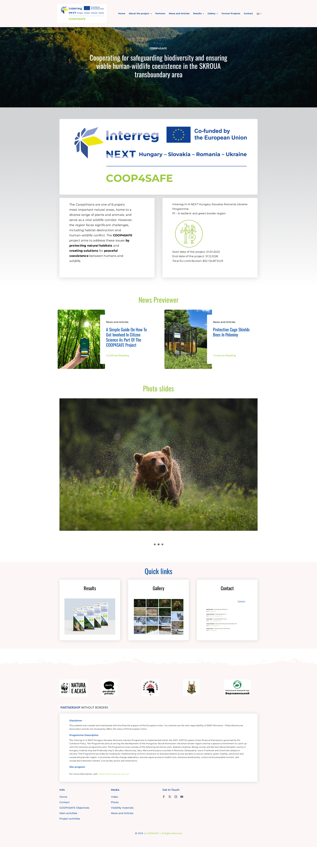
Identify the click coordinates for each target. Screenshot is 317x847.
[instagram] (176, 796)
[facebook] (163, 796)
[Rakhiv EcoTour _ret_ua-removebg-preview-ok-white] (150, 681)
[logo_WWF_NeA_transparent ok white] (73, 681)
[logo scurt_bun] (82, 5)
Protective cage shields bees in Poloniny (231, 332)
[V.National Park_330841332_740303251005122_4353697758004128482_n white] (237, 681)
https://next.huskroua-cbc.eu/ (113, 774)
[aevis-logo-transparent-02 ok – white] (109, 681)
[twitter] (169, 796)
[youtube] (181, 796)
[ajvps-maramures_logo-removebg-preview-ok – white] (191, 681)
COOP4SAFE (152, 833)
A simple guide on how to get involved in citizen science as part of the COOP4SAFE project (126, 337)
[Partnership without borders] (84, 706)
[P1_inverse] (188, 218)
